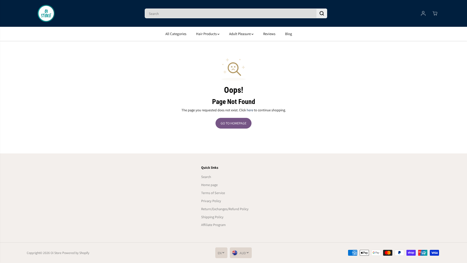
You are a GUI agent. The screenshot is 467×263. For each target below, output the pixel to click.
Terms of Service (213, 192)
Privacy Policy (211, 200)
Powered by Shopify (75, 253)
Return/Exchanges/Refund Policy (225, 209)
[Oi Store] (46, 13)
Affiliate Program (213, 224)
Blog (288, 33)
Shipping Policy (212, 217)
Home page (209, 184)
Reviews (269, 33)
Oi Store (56, 253)
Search (206, 176)
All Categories (175, 33)
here (250, 110)
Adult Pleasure (240, 33)
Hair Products (206, 33)
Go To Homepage (233, 123)
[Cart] (435, 13)
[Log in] (423, 13)
